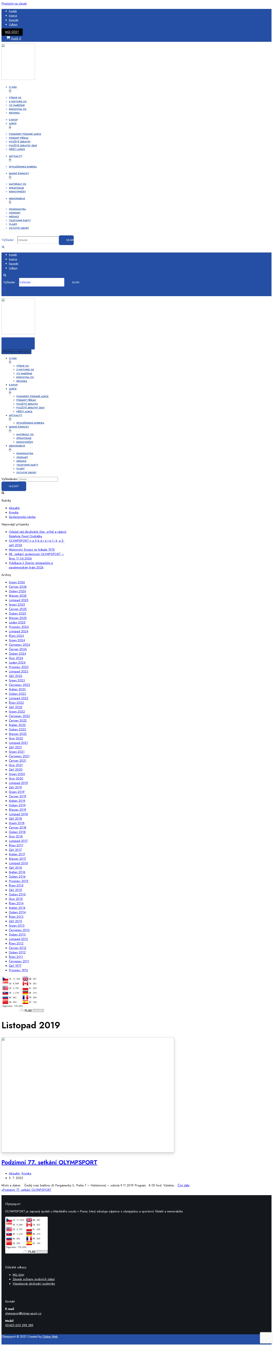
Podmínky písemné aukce (25, 134)
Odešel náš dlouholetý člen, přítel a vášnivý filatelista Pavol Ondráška (37, 534)
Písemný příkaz (18, 138)
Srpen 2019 (17, 792)
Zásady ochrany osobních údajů (34, 1279)
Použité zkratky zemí (23, 145)
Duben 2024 (17, 654)
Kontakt (13, 11)
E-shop (13, 120)
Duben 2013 (17, 934)
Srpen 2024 (17, 640)
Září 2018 (15, 819)
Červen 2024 (18, 649)
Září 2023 (15, 676)
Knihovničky (17, 191)
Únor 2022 (16, 738)
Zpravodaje (16, 188)
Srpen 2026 (17, 582)
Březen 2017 (17, 859)
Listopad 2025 (18, 600)
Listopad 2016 (18, 863)
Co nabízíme (17, 105)
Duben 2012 (17, 952)
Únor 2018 (16, 836)
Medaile (14, 216)
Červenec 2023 (19, 685)
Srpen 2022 (17, 712)
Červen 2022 (18, 720)
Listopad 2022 (18, 698)
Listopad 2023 (18, 671)
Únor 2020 (16, 778)
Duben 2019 (17, 805)
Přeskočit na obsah (14, 3)
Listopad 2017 (18, 841)
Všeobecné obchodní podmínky (34, 1284)
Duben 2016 (17, 876)
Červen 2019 (17, 796)
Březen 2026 (18, 596)
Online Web (50, 1336)
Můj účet (12, 32)
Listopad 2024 (18, 631)
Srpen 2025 (17, 604)
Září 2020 (16, 769)
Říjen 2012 (16, 943)
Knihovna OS (17, 109)
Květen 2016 (17, 872)
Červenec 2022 (19, 716)
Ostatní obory (19, 228)
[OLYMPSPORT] (18, 79)
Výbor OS (15, 97)
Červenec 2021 (19, 756)
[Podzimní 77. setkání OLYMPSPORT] (87, 1151)
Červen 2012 (17, 948)
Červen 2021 (17, 761)
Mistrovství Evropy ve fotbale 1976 (32, 550)
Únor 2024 (16, 658)
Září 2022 (15, 707)
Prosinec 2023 (19, 667)
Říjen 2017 (16, 845)
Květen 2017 (17, 854)
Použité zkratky (20, 141)
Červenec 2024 (19, 645)
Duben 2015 (17, 894)
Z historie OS (18, 101)
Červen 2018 (17, 827)
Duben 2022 (17, 729)
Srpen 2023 (17, 680)
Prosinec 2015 (18, 881)
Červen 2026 (18, 587)
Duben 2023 (17, 694)
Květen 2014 (17, 908)
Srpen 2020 (17, 774)
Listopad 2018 (18, 814)
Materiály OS (17, 184)
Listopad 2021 (18, 743)
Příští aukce (17, 149)
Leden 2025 (17, 622)
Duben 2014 (17, 912)
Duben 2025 (17, 613)
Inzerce (13, 15)
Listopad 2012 (18, 939)
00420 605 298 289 (19, 1325)
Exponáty (13, 20)
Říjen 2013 (16, 917)
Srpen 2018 (17, 823)
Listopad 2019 (18, 783)
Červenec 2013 (19, 930)
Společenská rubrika (23, 167)
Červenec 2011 (19, 961)
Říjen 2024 (16, 636)
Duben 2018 (17, 832)
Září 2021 (15, 747)
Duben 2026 (17, 591)
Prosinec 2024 (19, 627)
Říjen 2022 (16, 703)
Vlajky (13, 224)
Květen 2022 (17, 725)
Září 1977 (15, 966)
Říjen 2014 (16, 903)
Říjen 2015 (16, 885)
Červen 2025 (18, 609)
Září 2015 (15, 890)
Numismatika (17, 209)
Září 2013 (15, 921)
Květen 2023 (17, 689)
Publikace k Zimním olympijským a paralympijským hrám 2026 (31, 565)
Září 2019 (15, 787)
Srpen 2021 (17, 752)
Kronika (14, 113)
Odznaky (15, 213)
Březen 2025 (18, 618)
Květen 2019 (17, 801)
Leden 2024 (17, 662)
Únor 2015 (16, 899)
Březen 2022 (18, 734)
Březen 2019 (17, 810)
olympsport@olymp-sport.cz (23, 1313)
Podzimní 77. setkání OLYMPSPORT (49, 1162)
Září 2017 (15, 850)
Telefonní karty (20, 220)
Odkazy (13, 24)
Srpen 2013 (17, 926)
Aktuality (14, 508)
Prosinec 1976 (18, 970)
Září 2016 (15, 868)
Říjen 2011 (16, 957)
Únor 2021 (16, 765)
